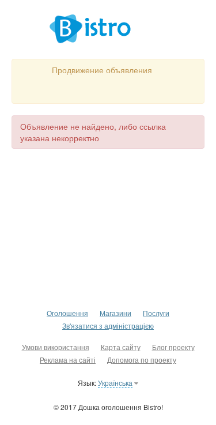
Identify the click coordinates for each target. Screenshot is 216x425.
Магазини (115, 313)
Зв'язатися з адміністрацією (108, 325)
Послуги (156, 313)
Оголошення (67, 313)
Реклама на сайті (68, 359)
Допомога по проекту (141, 359)
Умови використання (55, 347)
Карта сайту (121, 347)
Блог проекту (173, 347)
